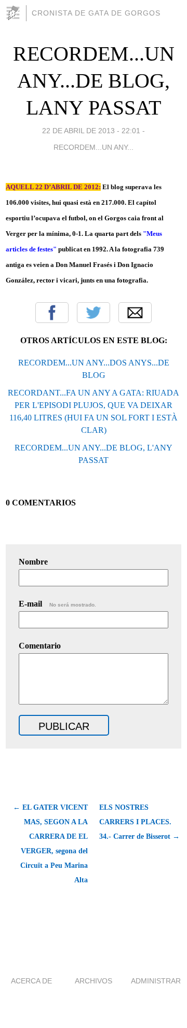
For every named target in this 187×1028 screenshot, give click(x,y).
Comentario (40, 645)
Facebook (52, 312)
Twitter (93, 312)
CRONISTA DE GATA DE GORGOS (96, 13)
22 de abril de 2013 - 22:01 (91, 130)
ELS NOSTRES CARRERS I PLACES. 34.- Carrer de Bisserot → (139, 822)
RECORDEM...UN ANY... (93, 147)
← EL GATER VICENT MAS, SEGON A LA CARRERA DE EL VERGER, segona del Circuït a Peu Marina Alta (50, 844)
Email (135, 312)
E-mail (57, 603)
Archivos (93, 981)
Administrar (156, 981)
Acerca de (31, 981)
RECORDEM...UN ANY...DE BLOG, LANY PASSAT (94, 80)
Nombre (33, 561)
